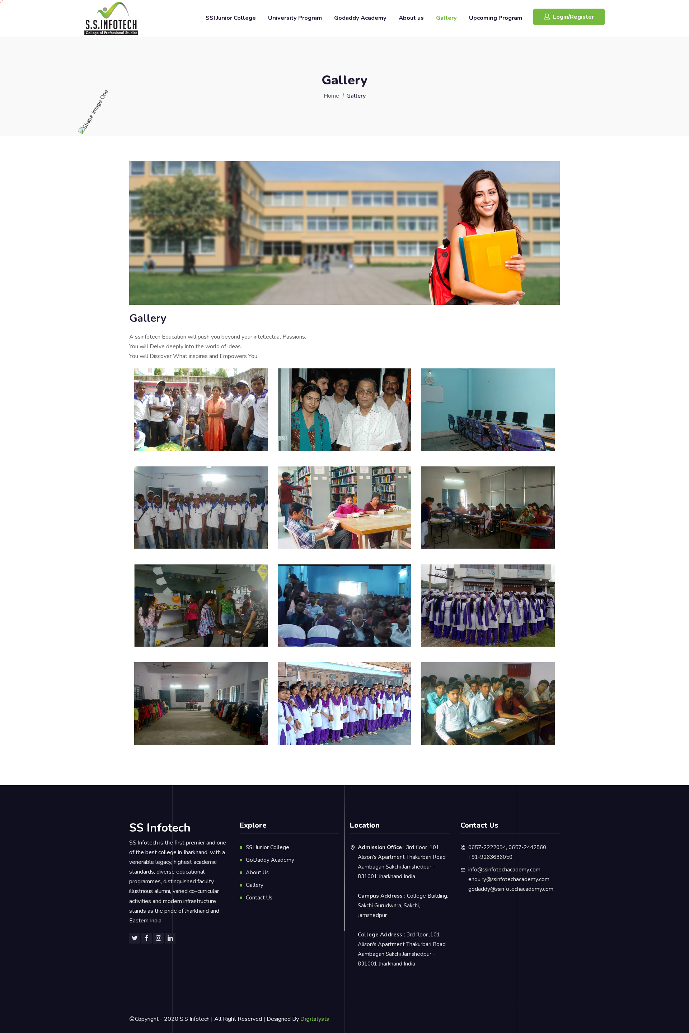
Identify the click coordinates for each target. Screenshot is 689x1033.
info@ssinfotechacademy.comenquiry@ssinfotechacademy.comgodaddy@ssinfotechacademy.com (510, 879)
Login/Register (573, 17)
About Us (257, 872)
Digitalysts (314, 1019)
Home (331, 96)
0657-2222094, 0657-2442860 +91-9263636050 (507, 852)
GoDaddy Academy (270, 860)
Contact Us (259, 897)
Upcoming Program (495, 18)
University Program (295, 18)
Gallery (446, 18)
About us (411, 18)
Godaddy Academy (360, 18)
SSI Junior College (231, 18)
